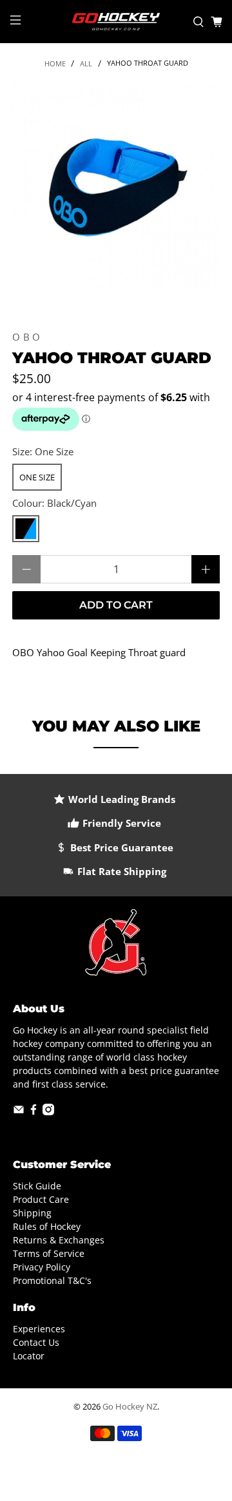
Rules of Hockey (47, 1226)
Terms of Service (48, 1253)
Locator (28, 1356)
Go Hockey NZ (129, 1406)
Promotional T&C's (52, 1280)
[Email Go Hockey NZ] (18, 1112)
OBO (27, 336)
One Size (37, 477)
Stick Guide (37, 1186)
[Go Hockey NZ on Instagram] (48, 1112)
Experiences (39, 1329)
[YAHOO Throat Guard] (116, 187)
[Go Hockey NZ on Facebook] (33, 1112)
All (86, 63)
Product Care (41, 1199)
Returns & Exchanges (58, 1240)
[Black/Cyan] (25, 528)
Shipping (32, 1213)
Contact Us (36, 1342)
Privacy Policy (41, 1267)
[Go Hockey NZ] (116, 21)
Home (55, 63)
